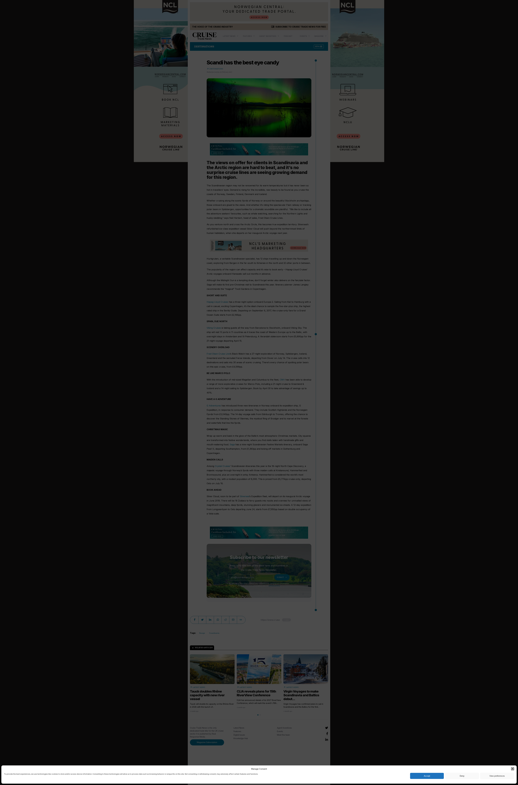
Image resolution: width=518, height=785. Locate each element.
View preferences (497, 776)
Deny (462, 776)
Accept (427, 776)
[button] (512, 768)
